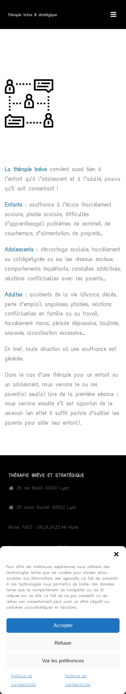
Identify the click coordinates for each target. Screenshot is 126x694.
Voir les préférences (63, 660)
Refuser (63, 643)
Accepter (63, 625)
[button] (116, 554)
